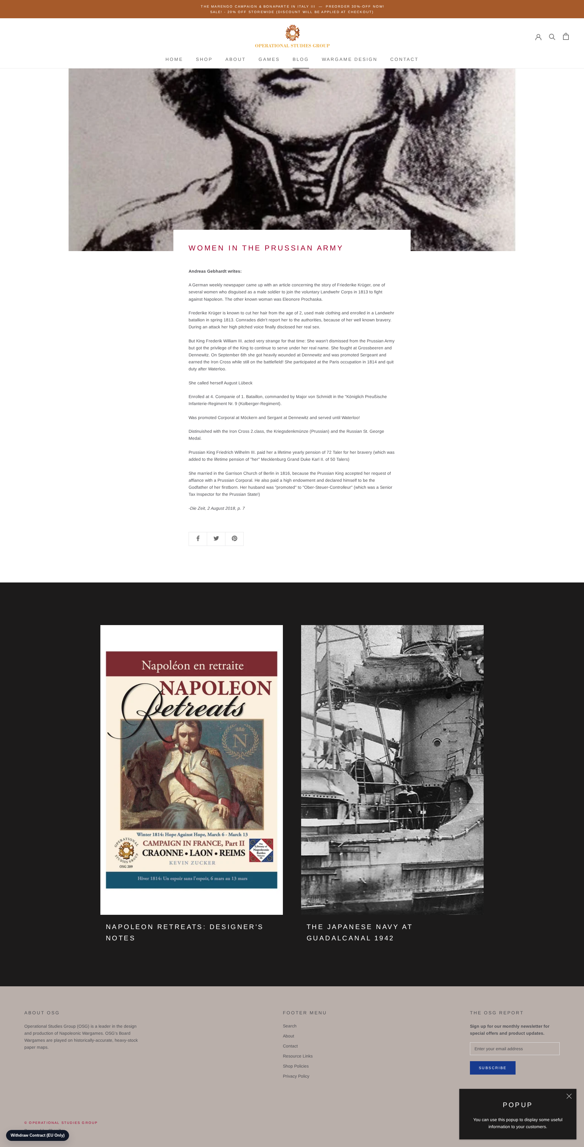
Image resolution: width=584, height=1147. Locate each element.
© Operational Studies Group (61, 1122)
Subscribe (493, 1068)
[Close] (569, 1096)
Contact (404, 59)
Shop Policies (296, 1066)
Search (290, 1025)
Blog (301, 59)
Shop (204, 59)
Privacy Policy (296, 1076)
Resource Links (298, 1056)
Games (269, 59)
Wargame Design (349, 59)
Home (174, 59)
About (235, 59)
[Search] (552, 36)
